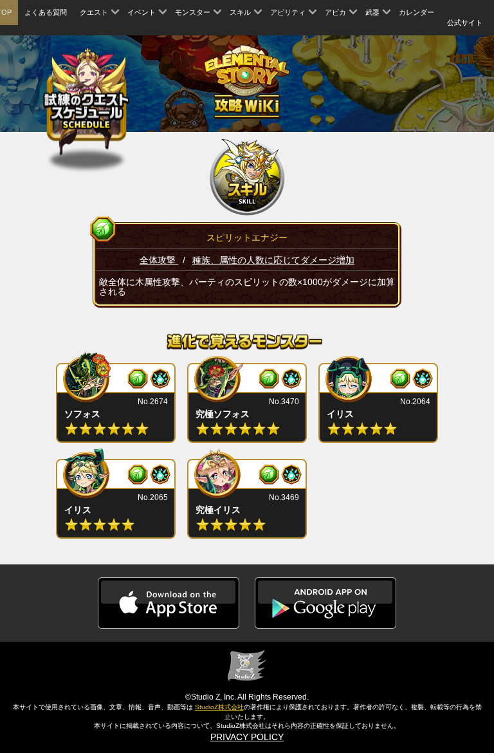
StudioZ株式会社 (219, 707)
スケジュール (86, 100)
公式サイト (464, 22)
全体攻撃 (159, 260)
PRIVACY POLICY (247, 737)
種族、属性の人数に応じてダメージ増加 (273, 260)
